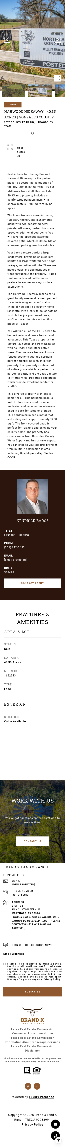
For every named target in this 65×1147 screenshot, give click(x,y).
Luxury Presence (41, 1097)
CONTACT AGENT (32, 583)
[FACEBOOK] (28, 1086)
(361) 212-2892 (14, 547)
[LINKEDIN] (37, 1086)
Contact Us (32, 841)
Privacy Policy (52, 979)
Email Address (14, 953)
